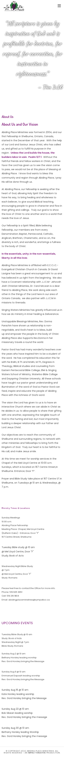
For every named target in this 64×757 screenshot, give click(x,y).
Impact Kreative (37, 752)
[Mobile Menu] (59, 5)
